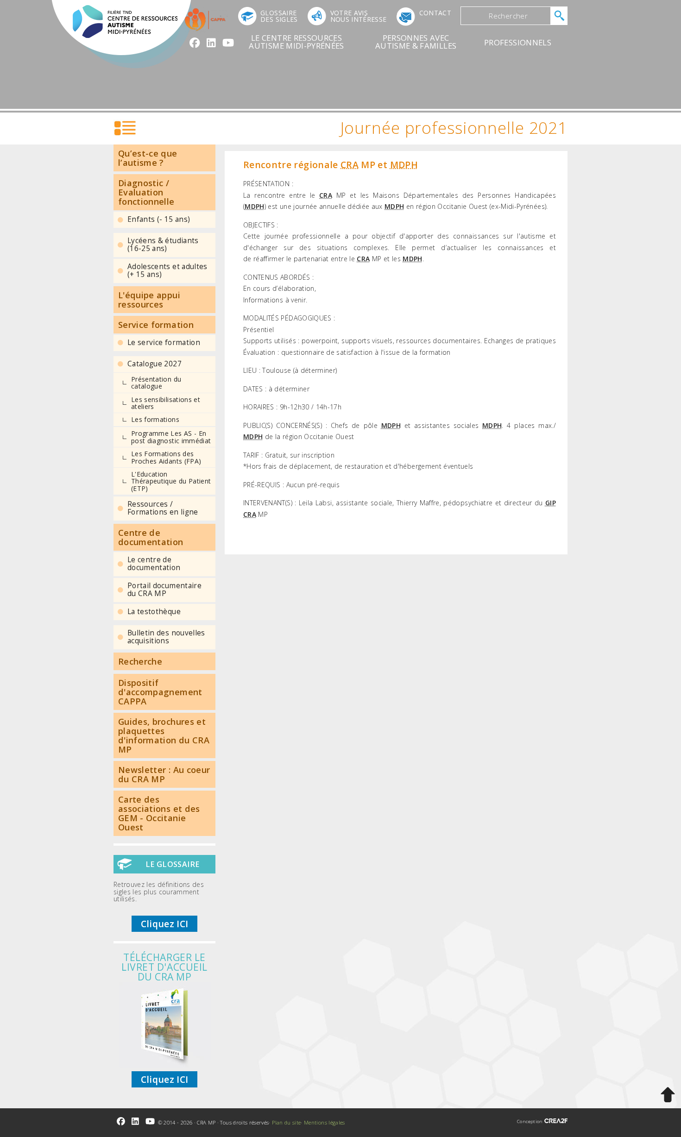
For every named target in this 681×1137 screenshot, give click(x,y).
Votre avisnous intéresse (358, 16)
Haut (667, 1095)
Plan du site (286, 1122)
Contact (435, 12)
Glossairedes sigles (279, 16)
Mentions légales (324, 1122)
